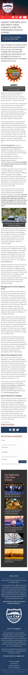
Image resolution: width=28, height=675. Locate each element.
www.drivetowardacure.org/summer (11, 147)
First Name (5, 447)
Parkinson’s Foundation (7, 388)
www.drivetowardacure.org (11, 392)
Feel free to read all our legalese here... (14, 656)
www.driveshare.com (7, 261)
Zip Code (4, 459)
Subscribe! (22, 461)
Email (3, 440)
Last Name (5, 452)
